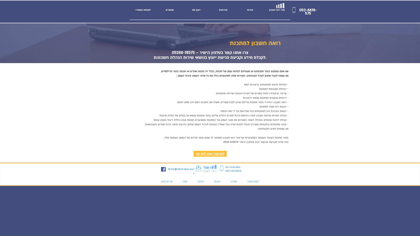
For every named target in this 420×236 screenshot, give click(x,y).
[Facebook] (163, 169)
